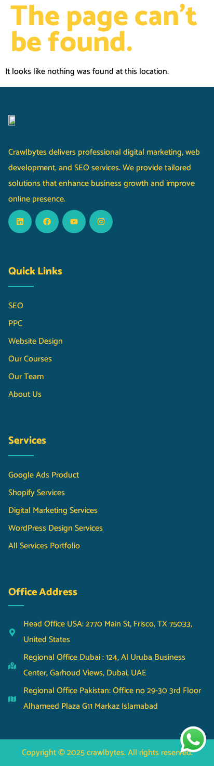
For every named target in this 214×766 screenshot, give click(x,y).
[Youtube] (74, 221)
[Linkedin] (20, 221)
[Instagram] (101, 221)
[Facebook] (47, 221)
